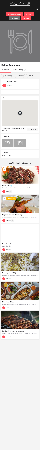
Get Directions (32, 129)
